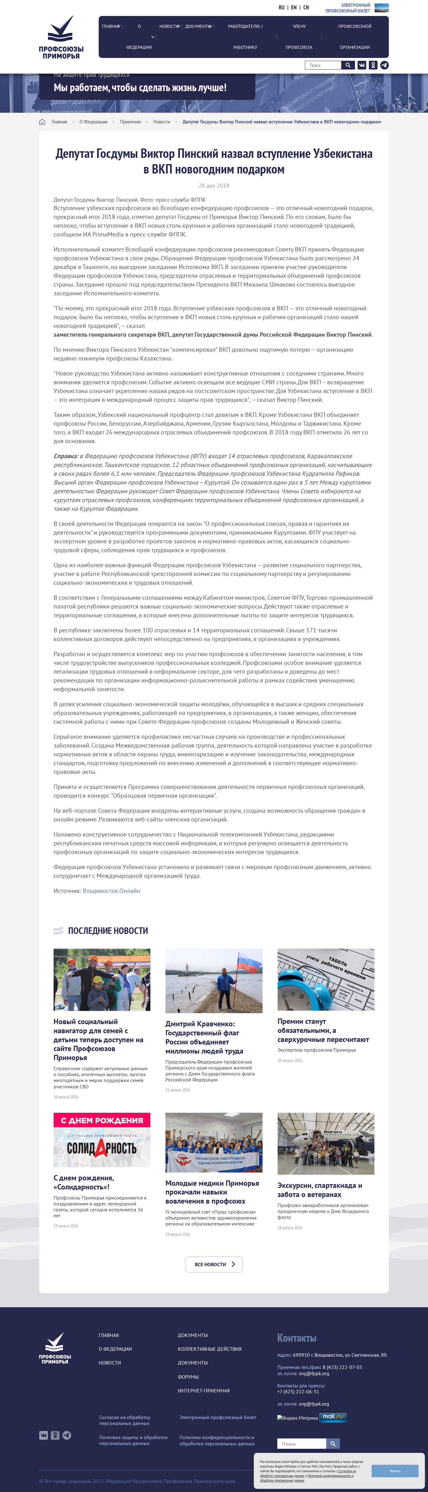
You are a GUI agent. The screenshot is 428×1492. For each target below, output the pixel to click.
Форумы (188, 1377)
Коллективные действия (210, 1349)
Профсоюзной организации (355, 36)
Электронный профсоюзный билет (218, 1417)
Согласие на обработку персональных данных (124, 1420)
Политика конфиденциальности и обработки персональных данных (217, 1440)
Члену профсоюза (299, 36)
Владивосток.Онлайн (111, 891)
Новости (169, 26)
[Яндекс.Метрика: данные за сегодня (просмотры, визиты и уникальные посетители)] (297, 1418)
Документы (198, 26)
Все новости (210, 1264)
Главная (110, 26)
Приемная (130, 122)
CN (306, 7)
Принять (395, 1471)
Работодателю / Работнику (245, 36)
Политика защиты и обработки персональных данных (133, 1440)
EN (294, 7)
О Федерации (139, 36)
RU (281, 7)
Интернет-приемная (204, 1391)
